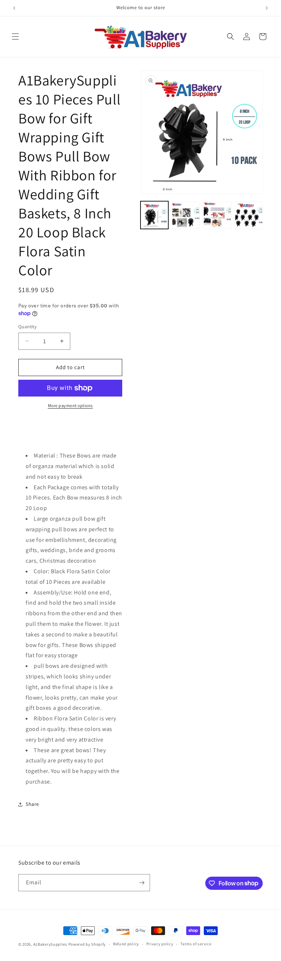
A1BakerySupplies (50, 944)
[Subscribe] (142, 882)
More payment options (70, 405)
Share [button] (32, 804)
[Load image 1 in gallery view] (154, 215)
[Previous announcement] (14, 8)
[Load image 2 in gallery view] (186, 215)
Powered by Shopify (87, 944)
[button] (15, 36)
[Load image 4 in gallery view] (249, 215)
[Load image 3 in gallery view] (217, 215)
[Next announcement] (267, 8)
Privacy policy (159, 943)
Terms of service (195, 943)
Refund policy (126, 943)
